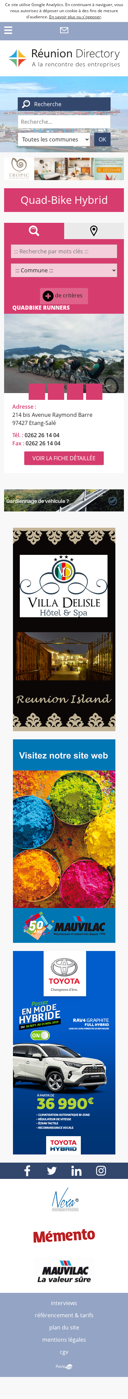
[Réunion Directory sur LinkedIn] (76, 1171)
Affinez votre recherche (34, 231)
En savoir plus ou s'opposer (75, 17)
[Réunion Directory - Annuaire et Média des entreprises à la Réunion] (64, 58)
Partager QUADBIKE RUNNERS (37, 392)
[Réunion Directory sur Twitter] (52, 1171)
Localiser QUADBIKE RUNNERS (56, 392)
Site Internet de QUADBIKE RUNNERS (75, 392)
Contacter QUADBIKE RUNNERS (94, 392)
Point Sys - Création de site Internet (64, 1367)
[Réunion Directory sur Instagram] (101, 1171)
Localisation (94, 231)
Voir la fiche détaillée (64, 458)
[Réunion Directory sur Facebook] (27, 1171)
